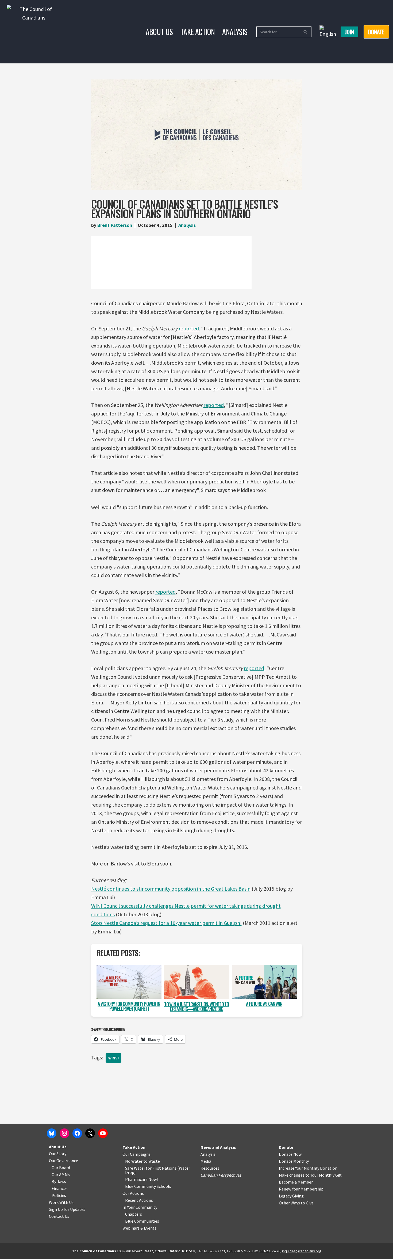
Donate (286, 1147)
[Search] (305, 31)
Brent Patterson (114, 225)
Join (349, 32)
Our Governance (63, 1160)
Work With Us (61, 1202)
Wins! (113, 1057)
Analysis (234, 31)
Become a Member (296, 1182)
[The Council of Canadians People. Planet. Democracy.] (33, 32)
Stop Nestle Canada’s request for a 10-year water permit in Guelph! (166, 923)
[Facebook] (77, 1133)
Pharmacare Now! (141, 1179)
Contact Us (59, 1216)
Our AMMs (61, 1174)
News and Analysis (218, 1147)
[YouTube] (103, 1133)
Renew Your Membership (301, 1189)
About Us (159, 31)
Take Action (197, 31)
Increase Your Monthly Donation (308, 1168)
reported (189, 328)
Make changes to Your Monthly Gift (310, 1175)
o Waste (152, 1161)
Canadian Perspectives (221, 1175)
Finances (60, 1188)
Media (206, 1161)
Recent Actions (139, 1200)
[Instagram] (64, 1133)
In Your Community (139, 1207)
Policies (59, 1195)
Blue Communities (142, 1221)
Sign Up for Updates (67, 1209)
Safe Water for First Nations (150, 1168)
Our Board (61, 1167)
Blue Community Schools (148, 1186)
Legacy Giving (291, 1196)
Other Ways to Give (296, 1202)
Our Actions (133, 1193)
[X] (90, 1133)
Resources (210, 1168)
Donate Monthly (294, 1161)
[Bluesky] (51, 1133)
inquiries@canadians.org (301, 1251)
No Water (134, 1161)
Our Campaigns (136, 1154)
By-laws (59, 1181)
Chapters (133, 1214)
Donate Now (290, 1154)
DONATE (376, 32)
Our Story (57, 1153)
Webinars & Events (139, 1228)
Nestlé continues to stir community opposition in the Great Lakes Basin (171, 888)
